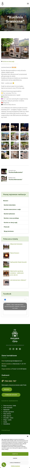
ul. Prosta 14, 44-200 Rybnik (18, 369)
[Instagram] (13, 349)
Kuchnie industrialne (10, 205)
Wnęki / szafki (7, 420)
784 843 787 (10, 381)
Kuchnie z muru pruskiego (11, 218)
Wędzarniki (6, 409)
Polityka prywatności (15, 466)
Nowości (5, 200)
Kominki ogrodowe (8, 412)
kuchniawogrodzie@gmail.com (13, 361)
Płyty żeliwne (7, 413)
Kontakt (7, 389)
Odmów (15, 458)
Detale (5, 422)
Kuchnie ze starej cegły (8, 61)
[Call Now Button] (4, 464)
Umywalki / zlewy (8, 418)
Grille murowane (7, 407)
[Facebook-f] (10, 349)
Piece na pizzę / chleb (9, 405)
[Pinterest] (16, 349)
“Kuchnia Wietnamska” (15, 179)
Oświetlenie (6, 424)
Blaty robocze (7, 416)
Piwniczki (6, 227)
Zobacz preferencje (15, 462)
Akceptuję (15, 454)
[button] (27, 436)
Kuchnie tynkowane (9, 213)
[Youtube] (20, 349)
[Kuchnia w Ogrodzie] (2, 3)
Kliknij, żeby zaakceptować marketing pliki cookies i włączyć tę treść (15, 306)
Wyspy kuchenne (9, 231)
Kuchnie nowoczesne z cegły (12, 209)
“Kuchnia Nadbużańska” (15, 172)
